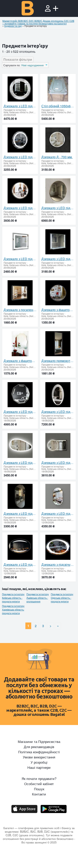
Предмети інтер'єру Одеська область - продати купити (62, 598)
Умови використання (39, 757)
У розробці (39, 762)
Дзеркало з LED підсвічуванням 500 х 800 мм (20, 564)
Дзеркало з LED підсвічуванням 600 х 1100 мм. (57, 462)
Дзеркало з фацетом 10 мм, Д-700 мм (57, 310)
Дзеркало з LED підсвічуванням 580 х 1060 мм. (20, 462)
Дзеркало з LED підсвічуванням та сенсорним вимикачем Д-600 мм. (20, 208)
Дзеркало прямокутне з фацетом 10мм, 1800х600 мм (57, 361)
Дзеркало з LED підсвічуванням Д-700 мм (20, 157)
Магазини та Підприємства (39, 741)
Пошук (39, 789)
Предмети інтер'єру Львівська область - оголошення (37, 598)
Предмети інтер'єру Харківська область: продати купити (13, 609)
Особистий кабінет (39, 784)
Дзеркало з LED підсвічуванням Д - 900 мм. (20, 106)
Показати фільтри (17, 59)
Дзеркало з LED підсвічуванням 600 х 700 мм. (57, 259)
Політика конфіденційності (39, 752)
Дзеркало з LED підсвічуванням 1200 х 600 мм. (20, 513)
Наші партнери (39, 767)
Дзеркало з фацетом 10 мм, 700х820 (20, 361)
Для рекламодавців (39, 746)
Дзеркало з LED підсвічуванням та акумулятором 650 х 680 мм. (20, 412)
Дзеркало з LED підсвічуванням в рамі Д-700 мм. (57, 208)
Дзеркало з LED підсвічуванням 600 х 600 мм (20, 259)
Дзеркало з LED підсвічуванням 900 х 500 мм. (57, 513)
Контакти (39, 794)
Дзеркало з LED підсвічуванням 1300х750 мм (57, 412)
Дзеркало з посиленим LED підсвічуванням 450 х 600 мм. (20, 310)
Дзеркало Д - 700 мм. (57, 157)
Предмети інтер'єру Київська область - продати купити (13, 598)
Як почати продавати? (39, 778)
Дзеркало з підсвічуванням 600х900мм (57, 564)
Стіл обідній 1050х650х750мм (57, 106)
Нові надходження (32, 65)
